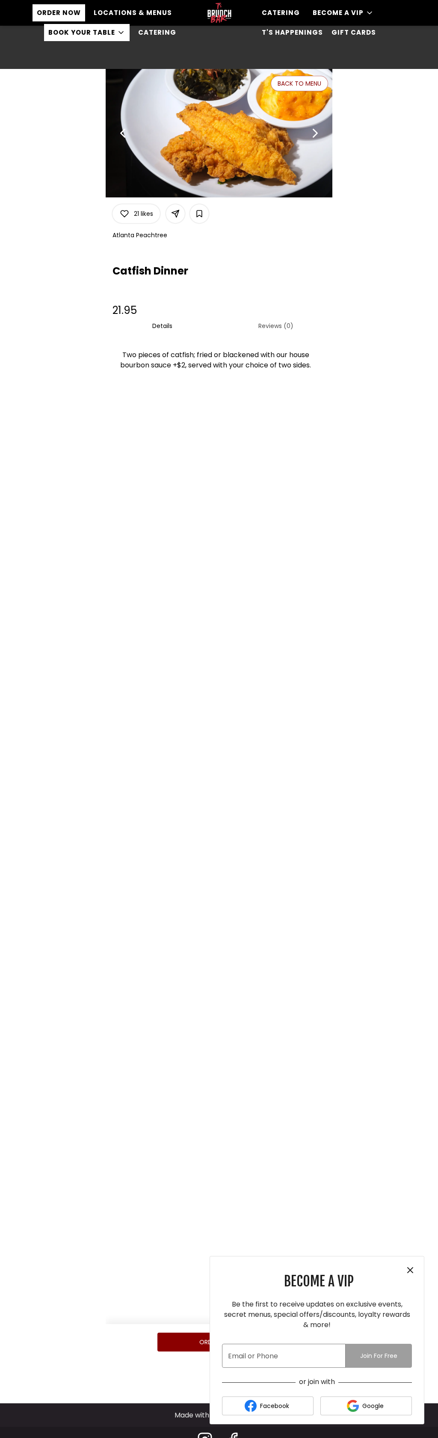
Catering (157, 32)
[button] (87, 32)
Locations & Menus (133, 12)
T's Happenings (292, 32)
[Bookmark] (199, 213)
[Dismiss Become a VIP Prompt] (410, 1270)
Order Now (59, 12)
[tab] (162, 326)
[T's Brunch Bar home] (219, 13)
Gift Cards (353, 32)
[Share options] (175, 213)
